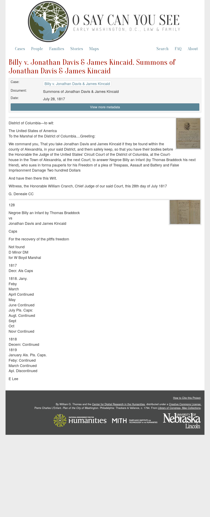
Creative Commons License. (185, 404)
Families (56, 48)
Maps (94, 48)
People (37, 48)
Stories (76, 48)
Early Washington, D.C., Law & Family (127, 29)
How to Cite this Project (187, 398)
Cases (20, 48)
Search (162, 48)
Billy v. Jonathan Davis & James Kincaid (77, 83)
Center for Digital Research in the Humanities (118, 404)
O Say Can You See (126, 20)
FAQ (178, 48)
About (193, 48)
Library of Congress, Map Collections (179, 408)
